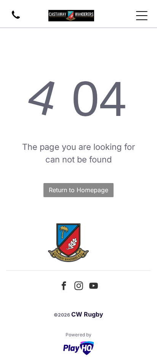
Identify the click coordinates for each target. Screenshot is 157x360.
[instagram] (78, 287)
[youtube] (93, 287)
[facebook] (63, 287)
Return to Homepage (78, 190)
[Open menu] (141, 15)
